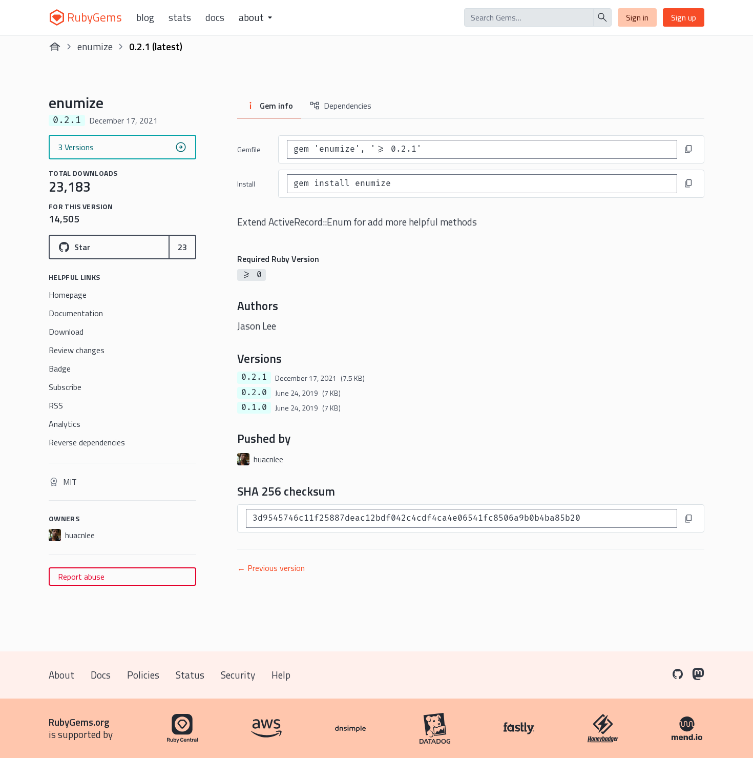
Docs (214, 17)
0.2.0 (254, 392)
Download (66, 331)
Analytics (64, 424)
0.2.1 (254, 377)
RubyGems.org (79, 721)
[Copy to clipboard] (688, 149)
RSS (56, 405)
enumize (95, 46)
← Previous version (271, 568)
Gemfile (249, 149)
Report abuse (81, 576)
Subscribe (65, 387)
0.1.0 (254, 407)
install (246, 183)
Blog (145, 17)
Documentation (76, 313)
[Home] (55, 46)
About (61, 674)
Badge (60, 368)
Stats (180, 17)
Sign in (637, 17)
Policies (143, 674)
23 (182, 247)
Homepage (68, 295)
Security (238, 674)
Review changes (76, 350)
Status (190, 674)
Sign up (683, 17)
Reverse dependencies (87, 442)
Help (280, 674)
